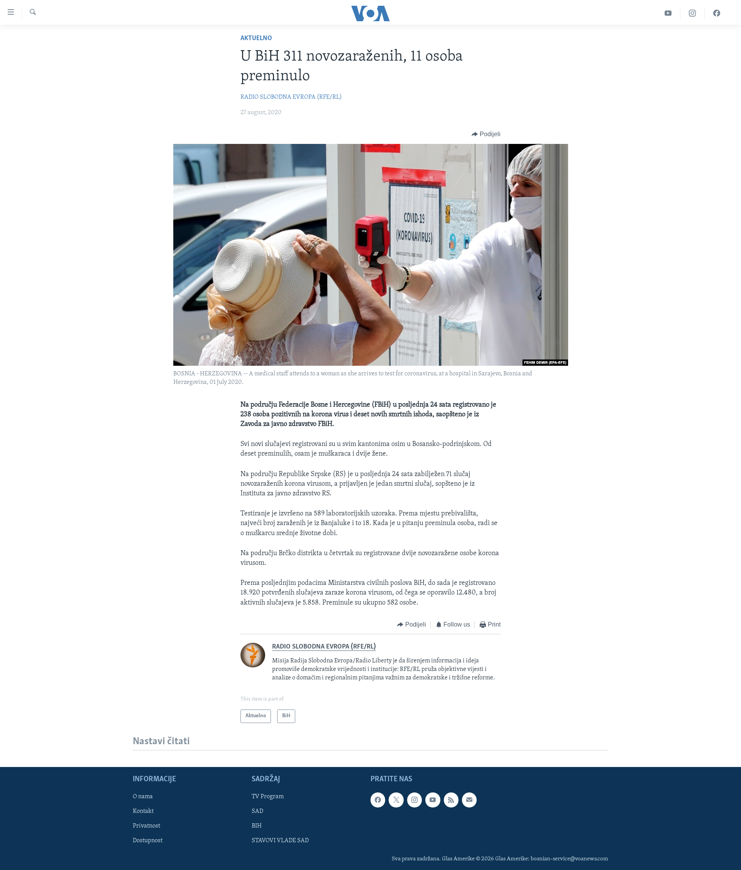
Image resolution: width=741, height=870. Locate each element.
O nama (143, 797)
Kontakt (143, 811)
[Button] (486, 134)
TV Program (268, 797)
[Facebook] (717, 13)
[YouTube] (668, 13)
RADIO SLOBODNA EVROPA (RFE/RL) (291, 97)
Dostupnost (147, 841)
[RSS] (451, 799)
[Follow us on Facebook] (377, 799)
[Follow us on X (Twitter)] (396, 799)
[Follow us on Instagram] (414, 799)
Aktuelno (256, 38)
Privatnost (146, 826)
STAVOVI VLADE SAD (280, 841)
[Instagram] (692, 13)
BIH (257, 826)
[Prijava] (469, 799)
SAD (257, 811)
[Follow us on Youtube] (432, 799)
